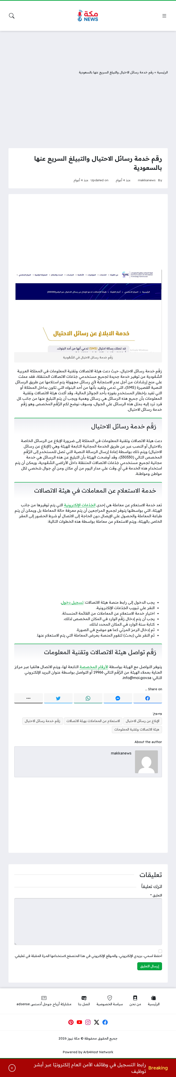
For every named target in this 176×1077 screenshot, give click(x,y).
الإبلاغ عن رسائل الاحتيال (142, 721)
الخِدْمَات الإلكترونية (80, 505)
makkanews (147, 180)
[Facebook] (147, 698)
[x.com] (96, 1022)
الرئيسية (162, 72)
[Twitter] (58, 698)
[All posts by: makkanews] (146, 761)
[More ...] (28, 698)
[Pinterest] (70, 1022)
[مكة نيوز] (88, 16)
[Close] (12, 1068)
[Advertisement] (88, 47)
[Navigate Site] (164, 15)
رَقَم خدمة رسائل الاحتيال (42, 721)
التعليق (156, 895)
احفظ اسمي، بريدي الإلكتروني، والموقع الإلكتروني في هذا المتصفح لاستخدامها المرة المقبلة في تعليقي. (88, 956)
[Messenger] (118, 698)
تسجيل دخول (72, 602)
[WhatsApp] (88, 698)
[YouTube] (79, 1022)
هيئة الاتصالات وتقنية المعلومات (136, 729)
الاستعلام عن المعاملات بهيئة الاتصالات (93, 721)
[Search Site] (11, 15)
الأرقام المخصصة (94, 666)
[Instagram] (88, 1022)
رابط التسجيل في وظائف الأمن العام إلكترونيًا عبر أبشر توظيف (90, 1068)
